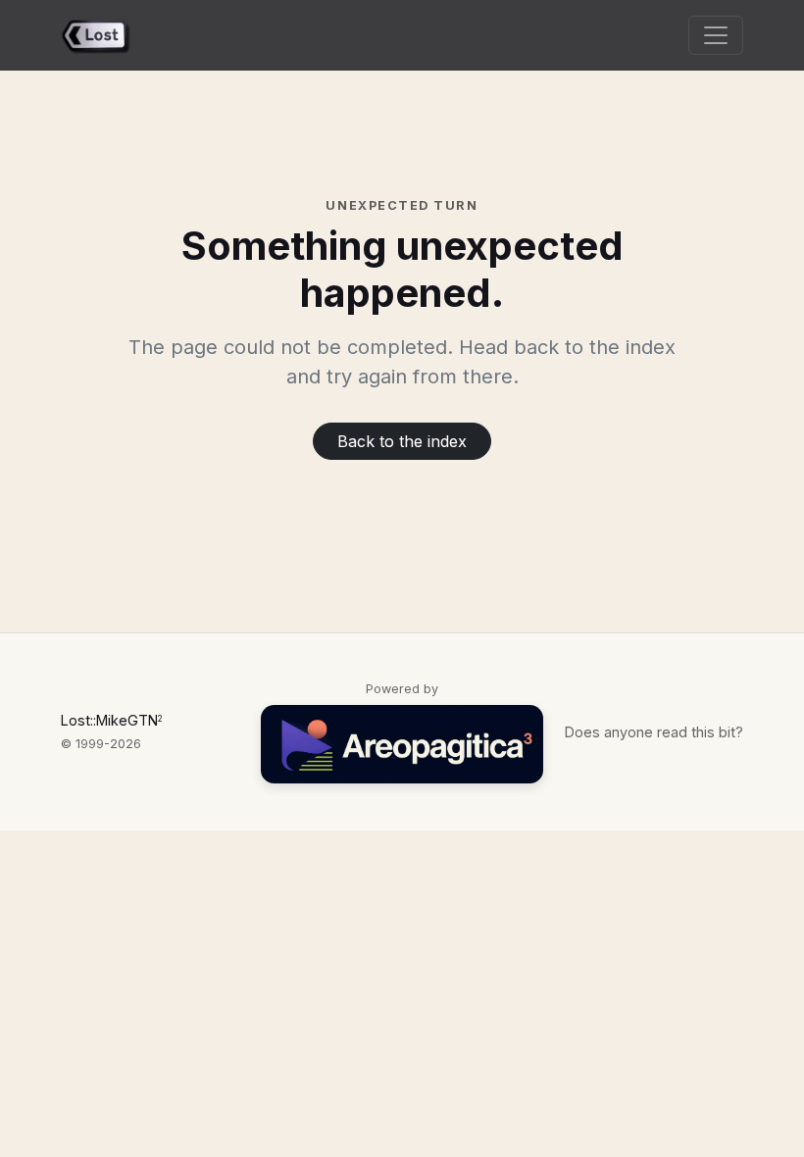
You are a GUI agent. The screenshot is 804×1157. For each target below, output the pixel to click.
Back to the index (402, 441)
